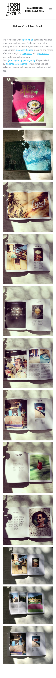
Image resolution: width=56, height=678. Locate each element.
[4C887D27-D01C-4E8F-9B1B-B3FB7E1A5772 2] (28, 155)
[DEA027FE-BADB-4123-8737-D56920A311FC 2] (28, 415)
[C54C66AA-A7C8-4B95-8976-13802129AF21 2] (28, 363)
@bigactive (27, 53)
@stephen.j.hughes (24, 50)
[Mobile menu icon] (50, 9)
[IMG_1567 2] (28, 565)
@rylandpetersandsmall (17, 64)
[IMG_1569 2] (28, 645)
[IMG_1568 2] (28, 605)
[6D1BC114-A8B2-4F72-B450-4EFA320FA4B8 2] (28, 207)
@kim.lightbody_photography (21, 60)
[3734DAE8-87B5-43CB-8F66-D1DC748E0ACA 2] (28, 311)
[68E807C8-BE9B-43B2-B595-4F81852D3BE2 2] (28, 102)
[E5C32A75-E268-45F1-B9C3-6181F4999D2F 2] (28, 520)
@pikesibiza (27, 39)
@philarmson (43, 53)
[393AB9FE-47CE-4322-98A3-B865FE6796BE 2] (28, 259)
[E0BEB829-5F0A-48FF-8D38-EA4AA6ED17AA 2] (28, 467)
